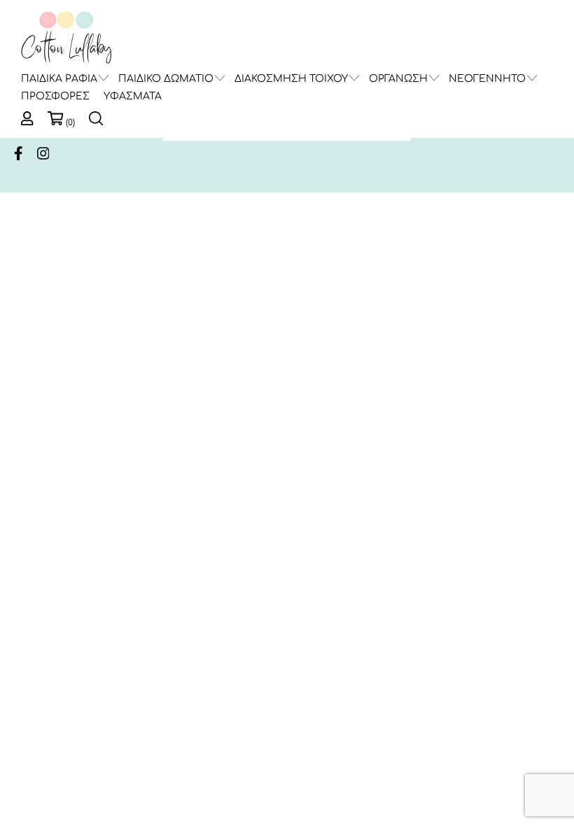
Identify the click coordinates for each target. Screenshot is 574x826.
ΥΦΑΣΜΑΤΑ (133, 96)
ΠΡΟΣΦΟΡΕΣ (55, 96)
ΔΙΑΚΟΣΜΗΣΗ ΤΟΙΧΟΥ (291, 79)
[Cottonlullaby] (66, 38)
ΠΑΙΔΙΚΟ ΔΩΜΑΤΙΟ (166, 79)
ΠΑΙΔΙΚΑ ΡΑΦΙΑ (59, 79)
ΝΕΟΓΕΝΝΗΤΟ (487, 79)
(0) (70, 122)
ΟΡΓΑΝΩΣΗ (398, 79)
